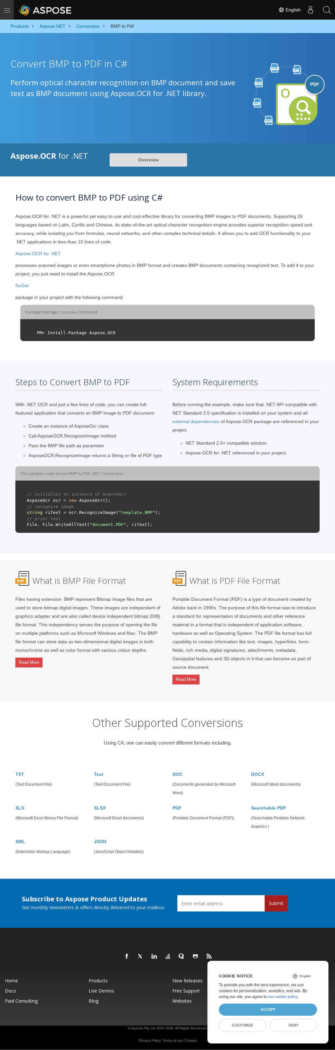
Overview (148, 159)
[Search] (327, 10)
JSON (100, 841)
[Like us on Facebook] (127, 956)
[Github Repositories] (195, 956)
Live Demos (101, 991)
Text (98, 774)
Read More (29, 662)
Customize (242, 1025)
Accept (268, 1009)
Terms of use (172, 1040)
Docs (10, 991)
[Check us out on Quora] (182, 956)
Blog (93, 1001)
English (292, 9)
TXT (19, 774)
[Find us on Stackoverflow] (168, 956)
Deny (293, 1025)
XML (20, 841)
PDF (177, 808)
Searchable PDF (268, 808)
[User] (310, 10)
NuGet (22, 285)
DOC (177, 774)
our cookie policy (283, 996)
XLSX (100, 808)
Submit (276, 903)
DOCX (257, 774)
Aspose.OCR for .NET (38, 253)
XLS (19, 808)
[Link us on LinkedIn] (154, 956)
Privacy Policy (149, 1040)
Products (98, 980)
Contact (191, 1040)
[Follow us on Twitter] (140, 956)
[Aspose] (46, 10)
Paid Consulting (21, 1001)
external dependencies (196, 421)
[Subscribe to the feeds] (209, 956)
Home (11, 980)
